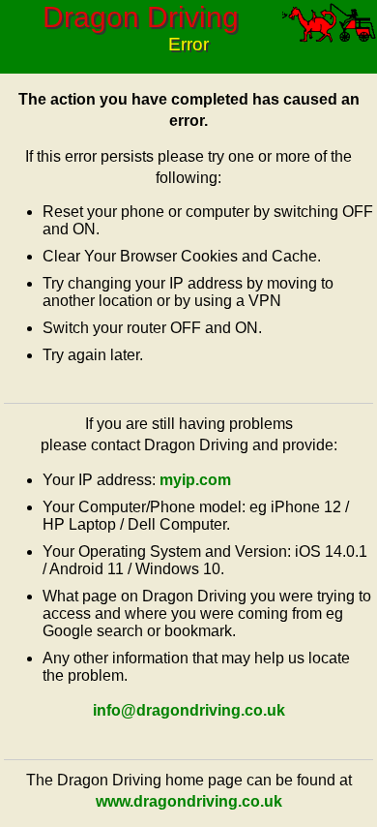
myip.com (195, 480)
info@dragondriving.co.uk (189, 710)
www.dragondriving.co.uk (189, 801)
